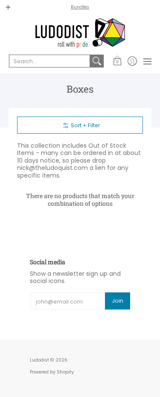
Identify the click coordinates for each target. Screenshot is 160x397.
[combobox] (49, 61)
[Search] (97, 61)
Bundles (80, 7)
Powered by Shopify (52, 372)
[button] (117, 61)
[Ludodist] (80, 33)
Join (117, 300)
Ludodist (39, 360)
